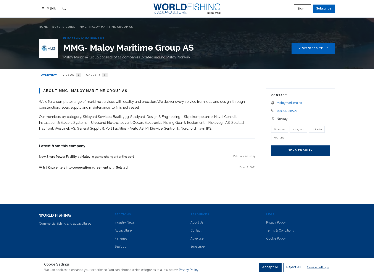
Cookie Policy (276, 238)
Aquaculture (123, 230)
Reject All (293, 267)
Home (43, 26)
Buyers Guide (63, 26)
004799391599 (287, 111)
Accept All (270, 267)
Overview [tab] (49, 74)
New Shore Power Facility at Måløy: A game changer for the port (86, 156)
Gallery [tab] (96, 74)
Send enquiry (300, 150)
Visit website (311, 48)
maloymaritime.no (289, 103)
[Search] (64, 9)
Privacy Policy (276, 222)
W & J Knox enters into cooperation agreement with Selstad (83, 167)
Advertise (196, 238)
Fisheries (121, 238)
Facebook (279, 129)
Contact (195, 230)
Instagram (298, 129)
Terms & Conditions (280, 230)
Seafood (120, 246)
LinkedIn (316, 129)
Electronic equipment (84, 38)
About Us (196, 222)
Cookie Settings (318, 267)
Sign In (302, 8)
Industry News (125, 222)
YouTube (279, 137)
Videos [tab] (71, 74)
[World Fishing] (187, 8)
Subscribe (324, 8)
